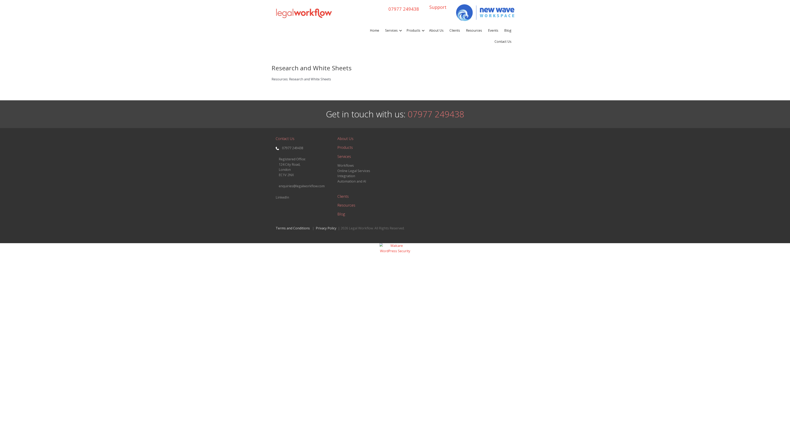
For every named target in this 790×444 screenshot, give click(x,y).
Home (374, 30)
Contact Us (503, 41)
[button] (400, 30)
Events (493, 30)
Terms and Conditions (293, 228)
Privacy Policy (326, 228)
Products (413, 30)
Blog (507, 30)
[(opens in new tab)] (485, 12)
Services (391, 30)
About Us (436, 30)
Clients (455, 30)
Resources (474, 30)
